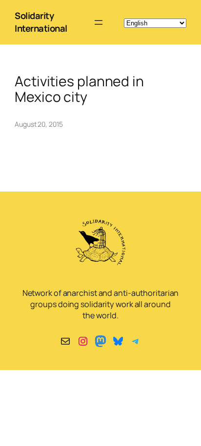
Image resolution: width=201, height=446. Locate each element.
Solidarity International (41, 22)
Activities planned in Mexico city (79, 89)
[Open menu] (98, 22)
